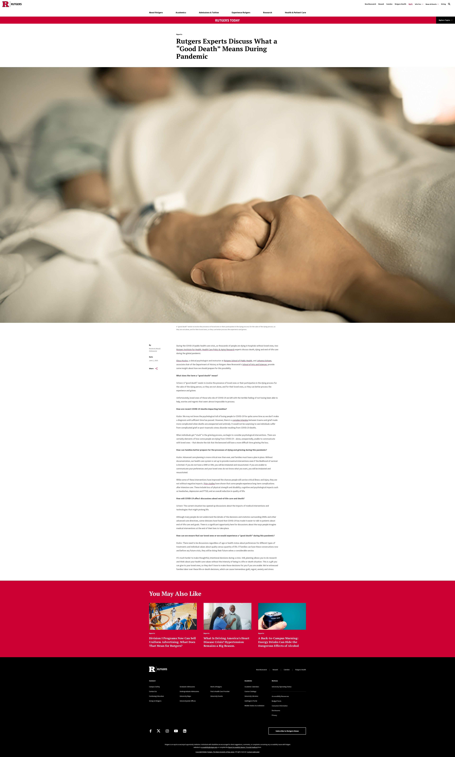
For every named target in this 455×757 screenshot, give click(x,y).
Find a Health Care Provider (220, 691)
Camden (389, 4)
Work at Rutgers (216, 687)
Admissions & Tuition (209, 12)
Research (267, 12)
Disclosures (276, 710)
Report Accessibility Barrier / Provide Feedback (243, 747)
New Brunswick (370, 4)
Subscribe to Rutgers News (287, 731)
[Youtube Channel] (176, 731)
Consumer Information (280, 706)
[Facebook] (150, 731)
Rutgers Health (400, 4)
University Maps (185, 696)
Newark (381, 4)
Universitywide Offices (188, 701)
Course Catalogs (250, 691)
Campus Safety (154, 687)
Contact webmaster (253, 752)
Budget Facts (276, 701)
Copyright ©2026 (201, 752)
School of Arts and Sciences (254, 364)
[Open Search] (449, 4)
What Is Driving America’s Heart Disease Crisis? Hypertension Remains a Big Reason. (226, 642)
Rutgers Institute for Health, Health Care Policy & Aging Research (205, 349)
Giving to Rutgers (155, 701)
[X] (158, 731)
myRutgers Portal (251, 701)
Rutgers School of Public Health (238, 360)
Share (151, 368)
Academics (181, 12)
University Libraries (251, 696)
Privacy (274, 715)
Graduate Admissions (187, 687)
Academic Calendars (252, 687)
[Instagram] (167, 731)
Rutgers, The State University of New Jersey (220, 752)
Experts (179, 34)
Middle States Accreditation (254, 706)
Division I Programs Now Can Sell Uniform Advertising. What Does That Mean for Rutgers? (172, 642)
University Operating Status (281, 687)
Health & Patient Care (295, 12)
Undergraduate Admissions (189, 691)
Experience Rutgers (241, 12)
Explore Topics (444, 20)
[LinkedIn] (184, 731)
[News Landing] (227, 23)
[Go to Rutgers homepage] (12, 4)
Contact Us (153, 691)
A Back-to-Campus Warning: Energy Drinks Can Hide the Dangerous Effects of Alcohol (278, 642)
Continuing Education (156, 696)
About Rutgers (156, 12)
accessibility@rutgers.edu (209, 747)
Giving (443, 4)
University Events (216, 696)
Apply (411, 4)
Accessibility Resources (280, 696)
